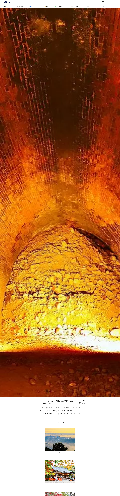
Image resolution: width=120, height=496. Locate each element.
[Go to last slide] (10, 6)
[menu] (117, 2)
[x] (84, 400)
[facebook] (83, 400)
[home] (50, 2)
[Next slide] (119, 6)
